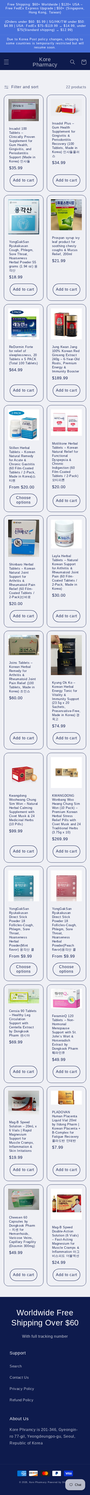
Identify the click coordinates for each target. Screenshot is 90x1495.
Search (16, 1366)
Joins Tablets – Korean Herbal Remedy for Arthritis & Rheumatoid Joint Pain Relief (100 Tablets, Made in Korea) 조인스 (22, 677)
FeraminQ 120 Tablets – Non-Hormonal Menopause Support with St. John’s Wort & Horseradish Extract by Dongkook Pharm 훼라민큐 (65, 1034)
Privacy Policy (22, 1389)
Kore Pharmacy (38, 1482)
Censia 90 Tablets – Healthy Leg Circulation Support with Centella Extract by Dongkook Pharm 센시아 (23, 1023)
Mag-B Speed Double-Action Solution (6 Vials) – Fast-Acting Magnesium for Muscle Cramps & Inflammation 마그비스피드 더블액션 (66, 1241)
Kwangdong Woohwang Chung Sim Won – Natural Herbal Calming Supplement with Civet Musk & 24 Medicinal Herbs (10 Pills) (23, 810)
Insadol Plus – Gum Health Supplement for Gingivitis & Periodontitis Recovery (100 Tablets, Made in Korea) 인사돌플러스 (66, 140)
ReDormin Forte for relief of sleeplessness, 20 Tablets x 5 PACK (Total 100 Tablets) (23, 355)
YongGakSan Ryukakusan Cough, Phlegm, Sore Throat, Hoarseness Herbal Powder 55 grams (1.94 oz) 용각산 (23, 256)
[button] (6, 62)
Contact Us (19, 1377)
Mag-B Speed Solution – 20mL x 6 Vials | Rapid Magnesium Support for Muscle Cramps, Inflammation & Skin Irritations (23, 1136)
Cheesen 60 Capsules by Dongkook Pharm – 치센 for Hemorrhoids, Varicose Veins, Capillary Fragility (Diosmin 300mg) (22, 1232)
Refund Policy (21, 1400)
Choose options (23, 500)
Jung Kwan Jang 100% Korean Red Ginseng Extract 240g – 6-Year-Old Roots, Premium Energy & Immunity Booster (66, 359)
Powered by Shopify (59, 1482)
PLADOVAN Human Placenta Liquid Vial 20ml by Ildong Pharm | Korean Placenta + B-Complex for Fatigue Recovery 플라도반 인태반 (66, 1126)
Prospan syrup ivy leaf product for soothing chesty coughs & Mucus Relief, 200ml (66, 246)
